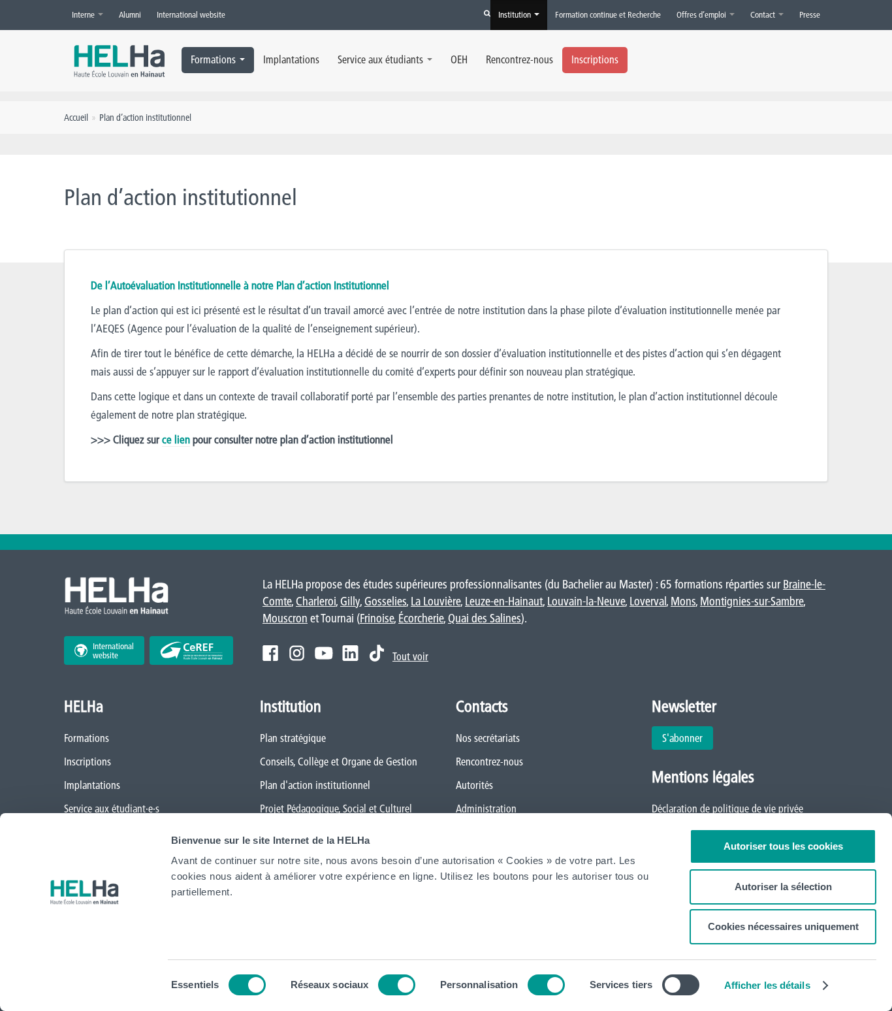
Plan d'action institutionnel (315, 785)
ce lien (176, 439)
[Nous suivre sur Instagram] (297, 653)
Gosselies (385, 601)
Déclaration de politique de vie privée (727, 808)
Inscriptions (594, 59)
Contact (763, 14)
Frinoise (377, 618)
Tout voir (410, 656)
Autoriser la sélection (783, 886)
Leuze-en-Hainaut (504, 601)
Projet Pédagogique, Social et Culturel (336, 808)
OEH (459, 59)
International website (191, 14)
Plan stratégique (293, 738)
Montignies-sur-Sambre (751, 601)
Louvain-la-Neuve (586, 601)
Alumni (130, 14)
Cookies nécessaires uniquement (783, 926)
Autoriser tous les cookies (783, 846)
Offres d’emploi (702, 14)
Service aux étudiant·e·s (111, 808)
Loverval (647, 601)
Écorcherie (420, 618)
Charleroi (316, 601)
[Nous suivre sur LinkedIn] (350, 653)
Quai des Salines (484, 618)
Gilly (350, 601)
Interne (84, 14)
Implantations (291, 59)
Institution (515, 14)
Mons (683, 601)
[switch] (396, 984)
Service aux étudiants (380, 59)
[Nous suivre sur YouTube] (323, 653)
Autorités (474, 785)
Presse (809, 14)
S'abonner (682, 738)
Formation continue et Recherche (608, 14)
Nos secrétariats (488, 738)
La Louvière (435, 601)
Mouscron (285, 618)
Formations (213, 59)
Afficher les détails (767, 985)
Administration (486, 808)
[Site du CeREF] (191, 650)
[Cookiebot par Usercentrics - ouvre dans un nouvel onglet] (84, 985)
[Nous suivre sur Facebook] (270, 653)
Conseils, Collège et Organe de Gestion (338, 761)
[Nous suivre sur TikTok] (376, 653)
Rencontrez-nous (519, 59)
